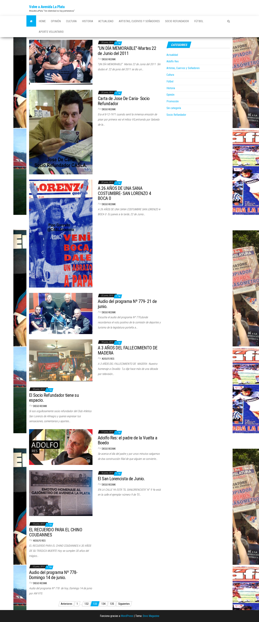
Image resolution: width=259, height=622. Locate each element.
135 (112, 603)
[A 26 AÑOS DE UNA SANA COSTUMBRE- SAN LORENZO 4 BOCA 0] (60, 233)
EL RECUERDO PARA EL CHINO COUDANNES (55, 532)
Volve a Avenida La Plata (46, 7)
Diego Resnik (109, 59)
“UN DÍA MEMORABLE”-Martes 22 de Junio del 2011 (127, 51)
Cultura (71, 21)
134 (103, 603)
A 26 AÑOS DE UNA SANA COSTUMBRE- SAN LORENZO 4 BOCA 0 (124, 193)
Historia (87, 21)
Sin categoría (173, 108)
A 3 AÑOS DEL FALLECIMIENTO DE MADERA (128, 350)
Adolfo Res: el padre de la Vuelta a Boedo (127, 440)
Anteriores (66, 603)
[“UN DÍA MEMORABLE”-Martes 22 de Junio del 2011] (60, 62)
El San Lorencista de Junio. (121, 478)
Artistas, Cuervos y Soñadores (139, 21)
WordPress (127, 616)
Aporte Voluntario (51, 31)
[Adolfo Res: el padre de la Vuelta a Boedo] (60, 447)
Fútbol (198, 21)
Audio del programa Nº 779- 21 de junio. (127, 304)
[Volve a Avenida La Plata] (31, 21)
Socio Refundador (177, 21)
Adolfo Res (108, 358)
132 (86, 603)
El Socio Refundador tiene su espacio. (54, 398)
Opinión (56, 21)
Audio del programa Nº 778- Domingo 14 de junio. (53, 575)
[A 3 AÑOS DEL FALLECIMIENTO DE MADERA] (60, 360)
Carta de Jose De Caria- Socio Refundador (124, 101)
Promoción (172, 101)
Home (42, 21)
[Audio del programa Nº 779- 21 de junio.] (60, 313)
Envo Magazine (151, 616)
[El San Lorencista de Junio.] (60, 493)
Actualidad (105, 21)
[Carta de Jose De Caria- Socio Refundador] (60, 132)
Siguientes (124, 603)
